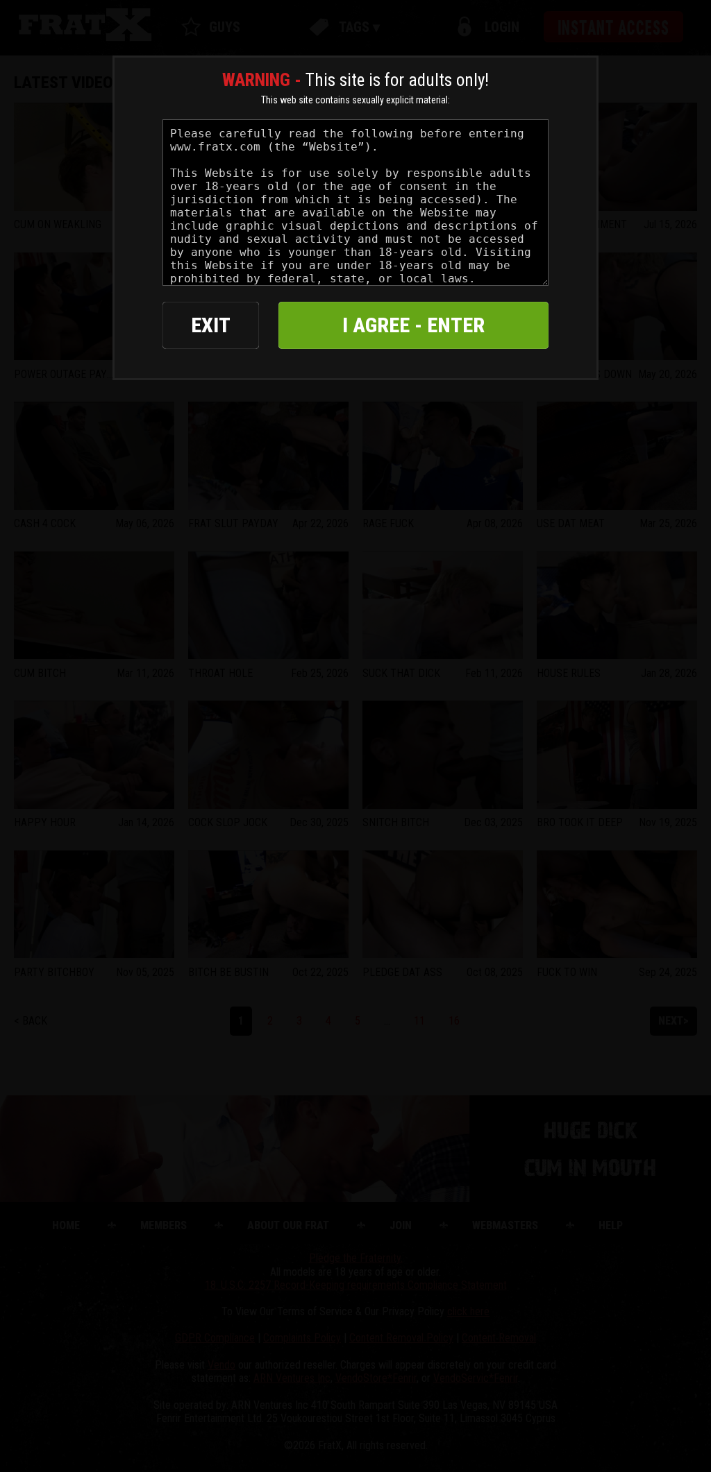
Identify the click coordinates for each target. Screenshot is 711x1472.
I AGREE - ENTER (413, 325)
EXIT (211, 325)
